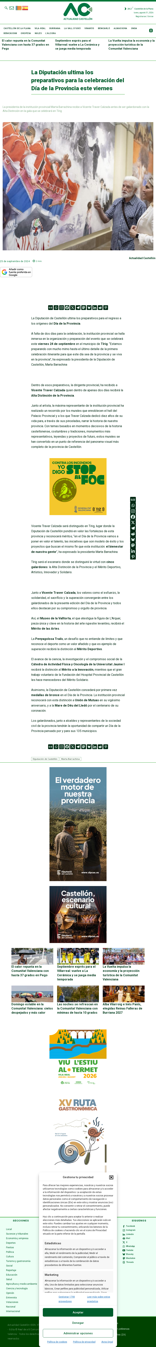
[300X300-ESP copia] (78, 514)
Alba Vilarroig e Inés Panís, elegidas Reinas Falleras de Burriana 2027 (122, 1008)
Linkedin (130, 1234)
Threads (130, 1262)
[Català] (19, 7)
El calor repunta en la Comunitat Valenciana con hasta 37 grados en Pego (25, 44)
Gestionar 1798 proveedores (67, 1299)
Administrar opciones (78, 1333)
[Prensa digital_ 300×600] (78, 1152)
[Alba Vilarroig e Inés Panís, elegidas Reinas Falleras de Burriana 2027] (124, 994)
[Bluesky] (89, 307)
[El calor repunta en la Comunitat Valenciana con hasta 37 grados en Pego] (32, 956)
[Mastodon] (83, 307)
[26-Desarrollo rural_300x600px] (78, 880)
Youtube (129, 1250)
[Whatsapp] (56, 307)
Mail (128, 1238)
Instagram (130, 1230)
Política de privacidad (84, 1342)
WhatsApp (130, 1246)
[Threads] (124, 1262)
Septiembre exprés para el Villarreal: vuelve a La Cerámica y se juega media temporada (77, 44)
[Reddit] (100, 307)
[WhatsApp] (124, 1246)
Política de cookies (57, 1342)
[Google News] (50, 307)
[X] (72, 307)
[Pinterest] (105, 307)
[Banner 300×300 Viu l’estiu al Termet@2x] (78, 1057)
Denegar (78, 1323)
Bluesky (129, 1254)
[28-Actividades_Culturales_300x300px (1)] (78, 942)
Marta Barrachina (70, 758)
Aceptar (78, 1312)
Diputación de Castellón (45, 758)
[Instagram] (61, 307)
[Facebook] (67, 307)
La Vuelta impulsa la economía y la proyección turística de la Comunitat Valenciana (131, 44)
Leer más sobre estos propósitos (98, 1299)
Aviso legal (107, 1342)
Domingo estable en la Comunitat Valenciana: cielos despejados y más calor (32, 1008)
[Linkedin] (94, 307)
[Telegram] (78, 307)
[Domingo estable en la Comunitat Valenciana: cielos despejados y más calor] (32, 994)
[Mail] (124, 1238)
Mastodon (130, 1258)
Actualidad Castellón (142, 258)
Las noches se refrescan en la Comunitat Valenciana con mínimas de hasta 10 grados (77, 1008)
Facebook (130, 1226)
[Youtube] (124, 1250)
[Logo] (78, 12)
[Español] (25, 7)
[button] (111, 1177)
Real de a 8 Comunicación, (32, 1329)
